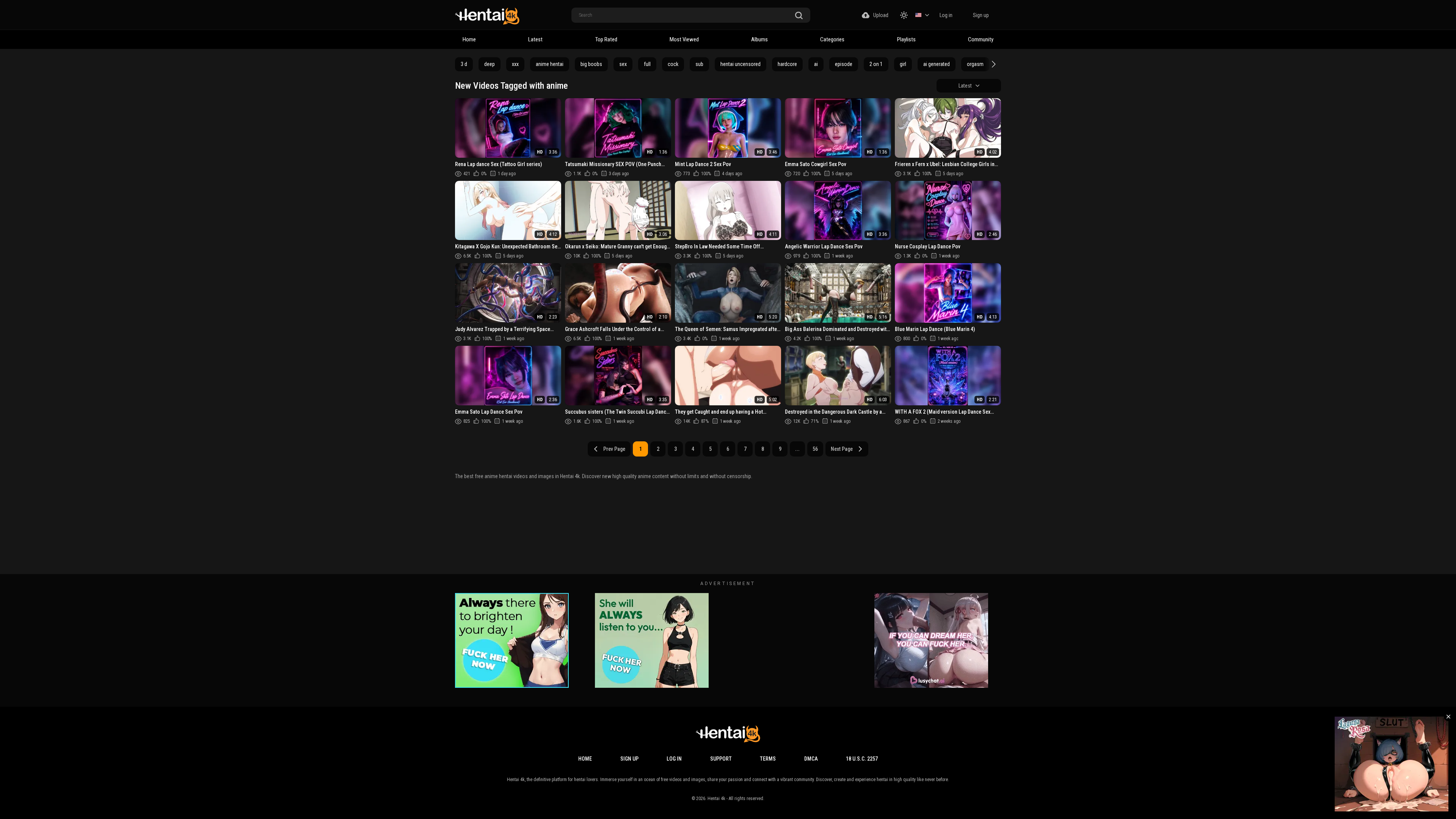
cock (673, 64)
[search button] (799, 15)
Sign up (981, 15)
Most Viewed (684, 39)
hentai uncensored (740, 64)
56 (815, 449)
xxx (515, 64)
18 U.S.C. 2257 (862, 759)
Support (721, 759)
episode (843, 64)
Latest (535, 39)
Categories (832, 39)
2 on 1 (876, 64)
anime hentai (549, 64)
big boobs (591, 64)
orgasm (975, 64)
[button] (992, 64)
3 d (464, 64)
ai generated (936, 64)
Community (980, 39)
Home (469, 39)
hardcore (787, 64)
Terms (768, 759)
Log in (946, 15)
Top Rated (606, 39)
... (797, 449)
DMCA (811, 759)
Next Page (842, 449)
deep (489, 64)
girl (903, 64)
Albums (759, 39)
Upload (880, 15)
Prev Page (614, 449)
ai (816, 64)
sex (623, 64)
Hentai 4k (716, 798)
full (647, 64)
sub (699, 64)
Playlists (906, 39)
